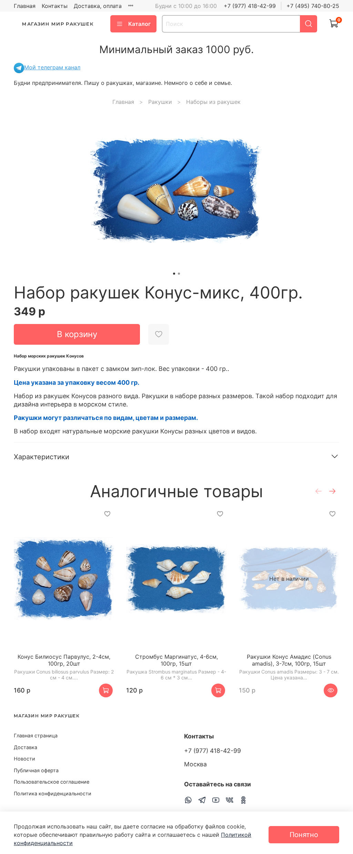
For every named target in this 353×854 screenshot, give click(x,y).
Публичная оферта (36, 770)
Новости (24, 759)
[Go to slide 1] (174, 274)
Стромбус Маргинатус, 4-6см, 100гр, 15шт (176, 660)
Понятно (304, 835)
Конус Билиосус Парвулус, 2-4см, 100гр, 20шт (64, 660)
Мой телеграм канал (52, 67)
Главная (25, 5)
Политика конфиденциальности (52, 793)
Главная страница (36, 735)
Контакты (55, 5)
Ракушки (160, 101)
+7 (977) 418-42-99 (250, 5)
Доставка (25, 747)
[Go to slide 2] (179, 274)
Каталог (139, 23)
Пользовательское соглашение (51, 782)
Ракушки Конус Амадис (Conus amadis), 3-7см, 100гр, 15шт (289, 660)
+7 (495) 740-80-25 (312, 5)
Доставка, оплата (98, 5)
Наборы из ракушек (213, 101)
